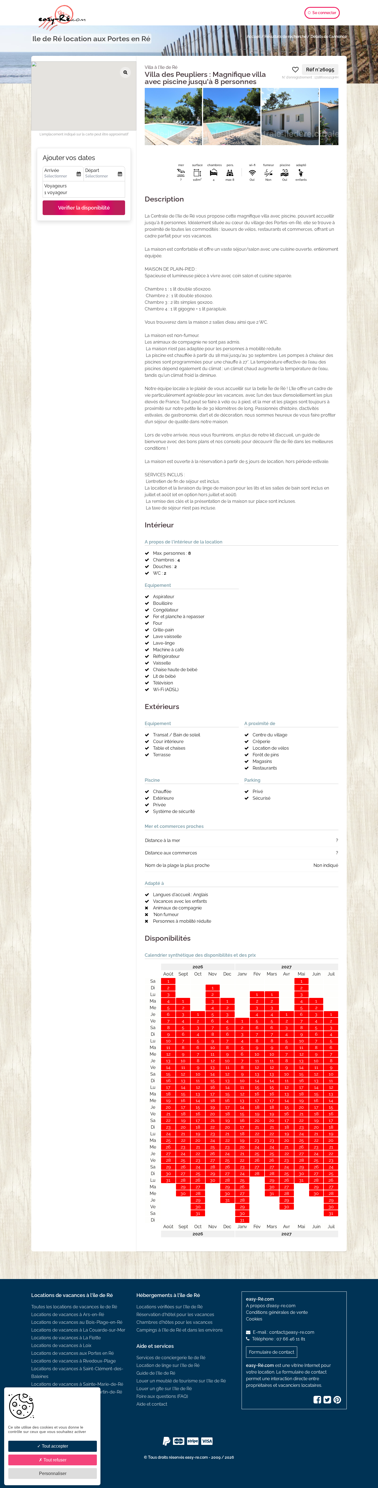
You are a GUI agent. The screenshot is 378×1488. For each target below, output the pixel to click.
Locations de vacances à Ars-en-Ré (67, 1314)
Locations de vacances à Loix (61, 1345)
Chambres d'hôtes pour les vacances (174, 1322)
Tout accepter (54, 1446)
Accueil (253, 36)
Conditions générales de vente (277, 1312)
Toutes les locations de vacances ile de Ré (74, 1306)
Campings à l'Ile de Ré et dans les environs (179, 1330)
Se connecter (324, 13)
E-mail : (283, 1332)
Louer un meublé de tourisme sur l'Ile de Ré (181, 1381)
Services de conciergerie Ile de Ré (170, 1357)
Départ (92, 170)
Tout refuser (54, 1460)
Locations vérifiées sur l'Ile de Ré (169, 1306)
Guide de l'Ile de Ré (155, 1373)
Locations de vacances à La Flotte (66, 1337)
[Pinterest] (337, 1401)
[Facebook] (318, 1401)
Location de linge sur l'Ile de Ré (168, 1365)
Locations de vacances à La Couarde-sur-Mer (78, 1330)
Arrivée (51, 170)
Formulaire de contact (271, 1352)
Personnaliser (52, 1473)
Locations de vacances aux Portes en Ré (72, 1353)
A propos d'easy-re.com (271, 1305)
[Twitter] (327, 1401)
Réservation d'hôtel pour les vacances (175, 1314)
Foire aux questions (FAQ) (162, 1396)
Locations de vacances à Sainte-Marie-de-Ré (77, 1384)
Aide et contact (151, 1404)
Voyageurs (55, 186)
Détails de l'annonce (328, 36)
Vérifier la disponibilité (84, 208)
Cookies (254, 1319)
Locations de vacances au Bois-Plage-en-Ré (76, 1322)
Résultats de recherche (285, 36)
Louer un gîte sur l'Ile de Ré (164, 1388)
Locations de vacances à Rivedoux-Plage (73, 1361)
